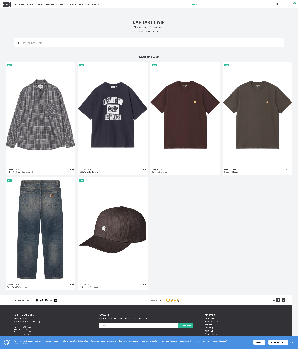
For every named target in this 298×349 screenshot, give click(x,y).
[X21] (7, 4)
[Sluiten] (292, 342)
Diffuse (24, 344)
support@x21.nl (38, 321)
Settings (259, 342)
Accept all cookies (278, 342)
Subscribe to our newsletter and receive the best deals (123, 318)
